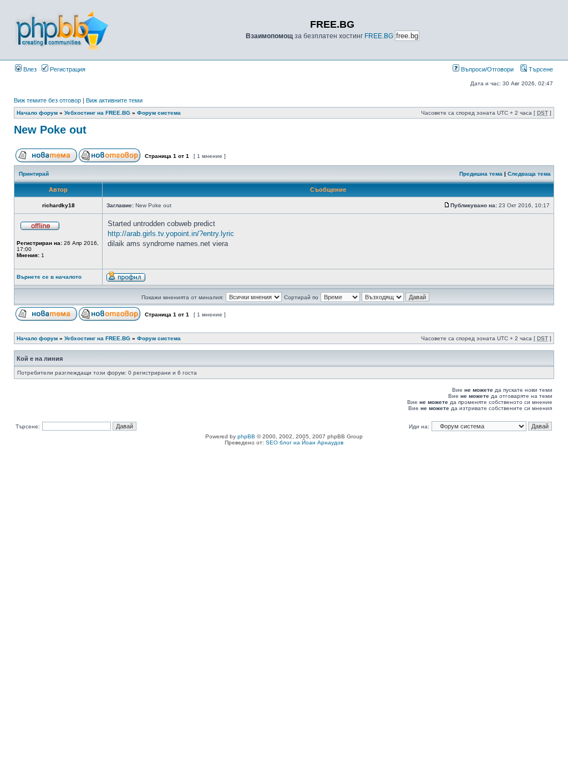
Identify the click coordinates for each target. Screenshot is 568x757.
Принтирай (34, 174)
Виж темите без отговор (47, 100)
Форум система (159, 113)
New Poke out (50, 130)
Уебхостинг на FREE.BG (97, 113)
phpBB (246, 436)
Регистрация (66, 69)
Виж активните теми (114, 100)
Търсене (540, 69)
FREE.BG (378, 36)
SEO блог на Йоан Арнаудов (304, 442)
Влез (29, 69)
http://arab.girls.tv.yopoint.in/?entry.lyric (171, 233)
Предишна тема (481, 174)
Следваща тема (529, 174)
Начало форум (37, 113)
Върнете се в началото (49, 277)
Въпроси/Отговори (486, 69)
